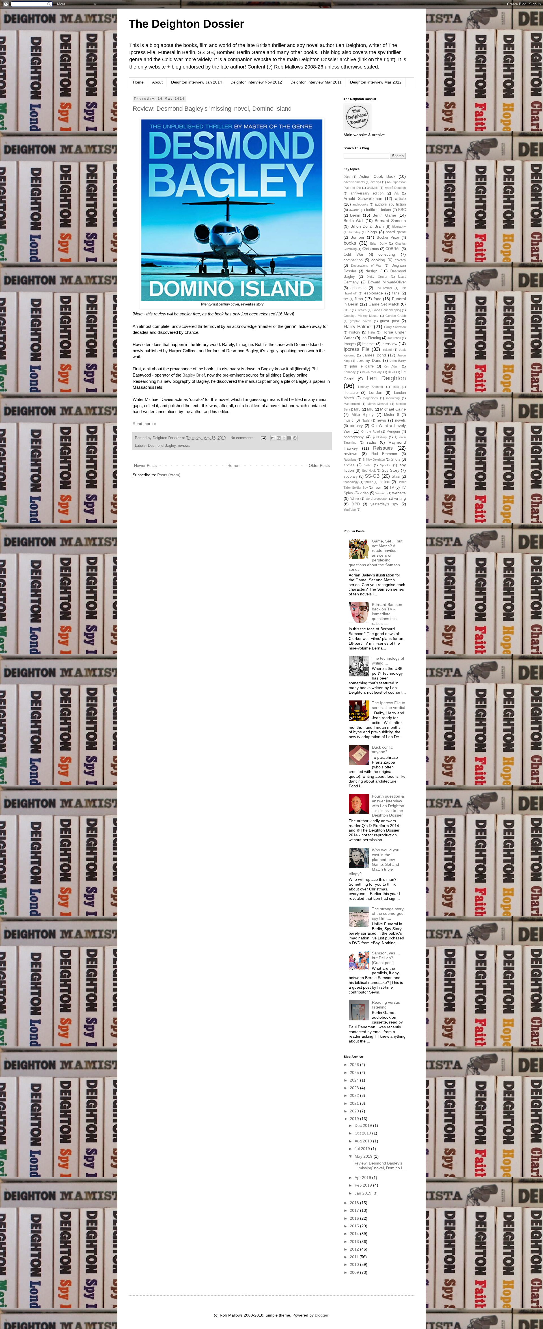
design (372, 271)
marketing (393, 398)
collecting (386, 254)
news (381, 420)
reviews (184, 446)
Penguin (393, 431)
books (350, 243)
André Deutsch (395, 187)
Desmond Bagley (162, 446)
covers (400, 260)
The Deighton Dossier (186, 24)
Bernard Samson (390, 220)
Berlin (355, 215)
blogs (372, 232)
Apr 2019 (363, 1177)
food (378, 298)
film (346, 299)
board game (396, 232)
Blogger (321, 1315)
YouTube (350, 509)
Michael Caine (393, 409)
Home (138, 82)
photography (354, 437)
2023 (355, 1088)
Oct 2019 (363, 1133)
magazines (370, 398)
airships (375, 182)
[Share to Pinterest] (295, 438)
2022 (355, 1095)
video (364, 493)
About (157, 82)
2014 (355, 1233)
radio (371, 442)
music (349, 420)
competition (353, 260)
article (400, 198)
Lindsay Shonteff (370, 386)
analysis (372, 187)
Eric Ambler (384, 288)
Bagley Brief (193, 375)
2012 (355, 1249)
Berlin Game (384, 215)
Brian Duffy (378, 243)
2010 (355, 1264)
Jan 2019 (363, 1193)
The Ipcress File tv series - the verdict (388, 705)
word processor (377, 498)
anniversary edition (366, 193)
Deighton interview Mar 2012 (376, 82)
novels (400, 420)
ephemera (358, 288)
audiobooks (360, 204)
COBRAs (392, 249)
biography (399, 226)
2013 (355, 1241)
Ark (396, 193)
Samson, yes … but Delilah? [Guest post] (386, 958)
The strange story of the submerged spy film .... (388, 914)
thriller (369, 482)
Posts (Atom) (168, 475)
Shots (395, 459)
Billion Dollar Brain (367, 226)
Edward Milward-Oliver (387, 282)
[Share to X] (284, 438)
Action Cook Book (377, 176)
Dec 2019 (364, 1125)
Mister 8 (391, 415)
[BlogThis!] (278, 438)
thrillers (384, 482)
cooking (378, 260)
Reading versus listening (386, 1004)
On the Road (370, 431)
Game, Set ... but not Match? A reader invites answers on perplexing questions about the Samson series (376, 555)
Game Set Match (384, 304)
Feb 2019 (364, 1185)
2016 (355, 1218)
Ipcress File (356, 349)
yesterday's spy (384, 504)
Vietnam (380, 493)
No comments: (243, 438)
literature (351, 393)
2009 (355, 1272)
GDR (347, 310)
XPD (356, 504)
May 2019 (364, 1156)
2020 (355, 1111)
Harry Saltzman (395, 327)
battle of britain (378, 210)
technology (351, 482)
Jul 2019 (363, 1148)
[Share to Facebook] (289, 438)
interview (389, 343)
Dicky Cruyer (377, 276)
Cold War (353, 255)
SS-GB (372, 476)
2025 (355, 1072)
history (354, 332)
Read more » (144, 423)
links (396, 386)
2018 (355, 1202)
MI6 (370, 409)
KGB (391, 372)
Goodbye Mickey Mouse (361, 315)
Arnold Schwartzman (363, 198)
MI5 (357, 409)
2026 (355, 1064)
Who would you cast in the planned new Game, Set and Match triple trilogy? (374, 862)
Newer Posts (145, 465)
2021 (355, 1103)
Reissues (383, 448)
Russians (350, 459)
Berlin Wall (353, 220)
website (399, 493)
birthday (354, 232)
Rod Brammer (384, 454)
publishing (380, 437)
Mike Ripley (363, 414)
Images (350, 344)
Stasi (396, 476)
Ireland (387, 349)
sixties (349, 465)
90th (347, 176)
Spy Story (390, 470)
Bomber (357, 237)
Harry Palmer (358, 326)
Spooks (385, 465)
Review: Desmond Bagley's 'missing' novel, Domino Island (212, 108)
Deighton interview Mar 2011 (316, 82)
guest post (389, 321)
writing (400, 498)
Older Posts (319, 465)
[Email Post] (263, 438)
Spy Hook (369, 470)
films (359, 298)
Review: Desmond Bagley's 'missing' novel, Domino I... (380, 1165)
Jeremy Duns (369, 360)
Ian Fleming (371, 338)
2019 (355, 1118)
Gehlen (362, 310)
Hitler (371, 332)
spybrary (351, 476)
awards (354, 209)
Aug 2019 (364, 1141)
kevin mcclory (372, 372)
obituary (356, 426)
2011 (354, 1257)
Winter (354, 498)
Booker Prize (388, 238)
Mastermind (352, 403)
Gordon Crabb (395, 315)
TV (391, 488)
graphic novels (360, 321)
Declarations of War (366, 265)
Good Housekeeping (386, 310)
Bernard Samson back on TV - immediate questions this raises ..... (387, 614)
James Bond (374, 355)
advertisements (354, 182)
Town (378, 488)
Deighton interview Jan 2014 (196, 82)
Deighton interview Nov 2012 (256, 82)
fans (395, 293)
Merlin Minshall (377, 403)
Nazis (366, 420)
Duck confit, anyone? (382, 749)
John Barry (398, 360)
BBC (402, 210)
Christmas (370, 249)
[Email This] (273, 438)
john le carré (362, 366)
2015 (355, 1226)
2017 (355, 1210)
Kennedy (350, 372)
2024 (355, 1080)
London (375, 392)
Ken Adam (391, 366)
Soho (367, 465)
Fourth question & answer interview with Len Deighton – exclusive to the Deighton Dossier (388, 805)
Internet (368, 344)
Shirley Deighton (374, 459)
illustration (394, 338)
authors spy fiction (390, 204)
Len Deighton (386, 378)
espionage (373, 293)
